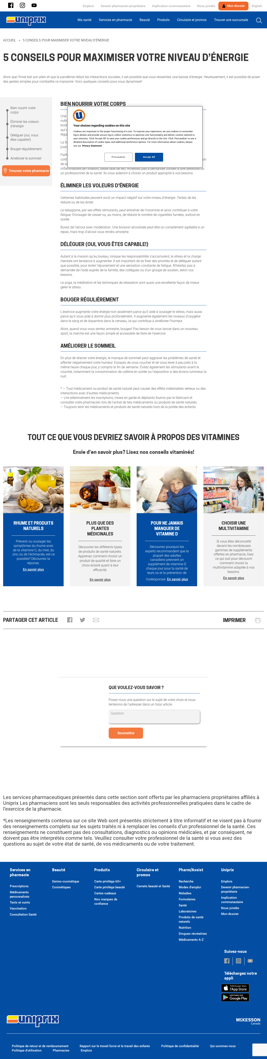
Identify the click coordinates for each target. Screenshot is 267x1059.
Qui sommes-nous (223, 1046)
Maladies (185, 893)
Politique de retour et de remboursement (40, 1046)
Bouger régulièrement (26, 149)
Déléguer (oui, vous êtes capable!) (24, 137)
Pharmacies (61, 1050)
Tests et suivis (20, 902)
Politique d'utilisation (27, 1050)
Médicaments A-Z (191, 940)
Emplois (88, 6)
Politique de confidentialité (180, 1046)
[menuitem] (85, 20)
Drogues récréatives (193, 934)
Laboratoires (187, 911)
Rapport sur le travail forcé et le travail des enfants (115, 1046)
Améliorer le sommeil (25, 158)
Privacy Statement (92, 145)
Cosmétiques (61, 887)
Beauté (58, 870)
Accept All (149, 157)
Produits (102, 870)
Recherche (186, 881)
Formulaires (187, 899)
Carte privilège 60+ (107, 881)
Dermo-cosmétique (65, 881)
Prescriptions (19, 886)
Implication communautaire (171, 6)
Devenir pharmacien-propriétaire (123, 6)
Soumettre (125, 733)
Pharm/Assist (191, 870)
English (257, 6)
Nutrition (185, 928)
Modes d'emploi (190, 887)
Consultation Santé (23, 914)
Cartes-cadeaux (105, 893)
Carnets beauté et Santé (153, 886)
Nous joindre (206, 6)
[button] (10, 6)
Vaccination (18, 908)
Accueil (9, 40)
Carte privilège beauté (109, 887)
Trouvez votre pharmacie (29, 171)
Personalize (118, 157)
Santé (183, 905)
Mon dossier (235, 6)
